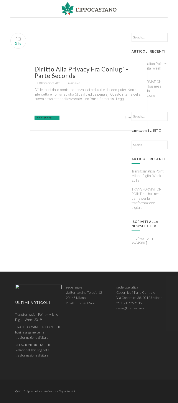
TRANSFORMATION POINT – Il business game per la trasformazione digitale (147, 198)
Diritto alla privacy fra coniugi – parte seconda (82, 72)
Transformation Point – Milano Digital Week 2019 (149, 68)
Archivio (75, 83)
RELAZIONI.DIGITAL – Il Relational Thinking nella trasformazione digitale (32, 350)
